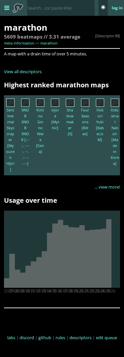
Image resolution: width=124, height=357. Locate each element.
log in (117, 8)
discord (27, 338)
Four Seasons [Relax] (85, 121)
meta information (19, 43)
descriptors (80, 338)
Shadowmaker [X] (70, 121)
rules (60, 338)
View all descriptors (23, 71)
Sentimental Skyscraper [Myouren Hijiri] (10, 139)
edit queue (106, 338)
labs (11, 338)
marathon (49, 43)
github (44, 338)
